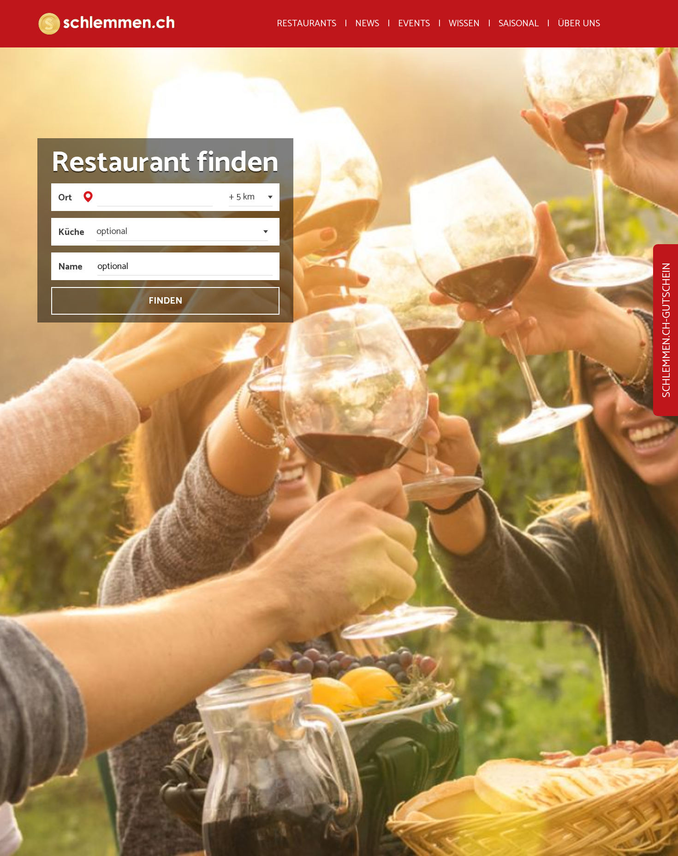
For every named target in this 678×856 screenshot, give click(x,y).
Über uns (579, 8)
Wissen (464, 8)
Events (414, 8)
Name (68, 266)
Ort (65, 197)
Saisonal (519, 8)
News (367, 8)
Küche (68, 232)
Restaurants (306, 8)
